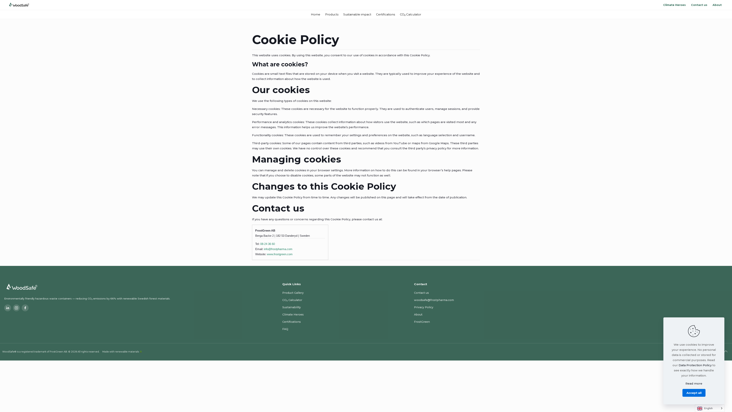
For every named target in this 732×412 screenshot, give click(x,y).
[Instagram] (16, 307)
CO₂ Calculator (292, 300)
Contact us (421, 293)
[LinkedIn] (7, 307)
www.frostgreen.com (280, 254)
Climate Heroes (293, 314)
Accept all (694, 393)
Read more (693, 383)
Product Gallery (293, 293)
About (418, 314)
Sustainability (291, 307)
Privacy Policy (423, 307)
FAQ (285, 329)
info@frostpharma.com (278, 249)
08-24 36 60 (267, 243)
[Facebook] (25, 307)
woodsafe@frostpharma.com (434, 300)
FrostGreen (422, 321)
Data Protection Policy (695, 365)
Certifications (291, 321)
